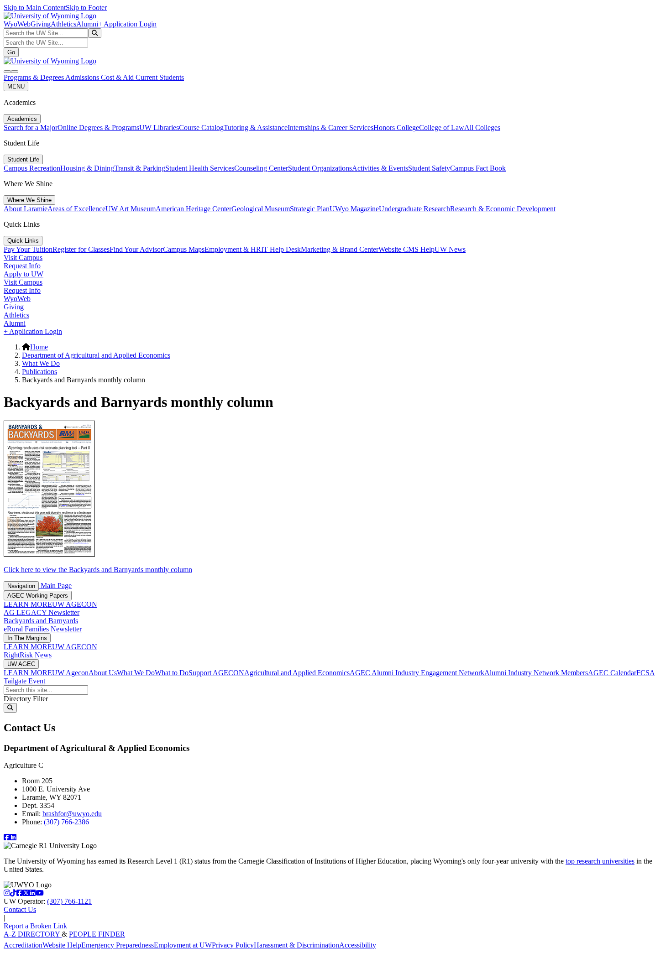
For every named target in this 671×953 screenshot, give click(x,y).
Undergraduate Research (414, 209)
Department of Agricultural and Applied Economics (96, 355)
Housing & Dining (87, 168)
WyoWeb (17, 24)
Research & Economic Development (503, 209)
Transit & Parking (139, 168)
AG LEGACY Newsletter (41, 612)
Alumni (87, 24)
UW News (450, 249)
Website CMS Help (406, 249)
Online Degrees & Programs (98, 127)
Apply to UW (23, 274)
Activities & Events (380, 168)
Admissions (83, 77)
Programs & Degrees (34, 77)
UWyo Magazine (354, 209)
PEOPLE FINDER (97, 934)
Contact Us (20, 909)
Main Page (55, 585)
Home (39, 347)
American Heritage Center (193, 209)
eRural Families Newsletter (43, 629)
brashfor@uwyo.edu (72, 814)
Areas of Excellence (76, 209)
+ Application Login (127, 24)
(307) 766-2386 (66, 822)
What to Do (172, 673)
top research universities (600, 861)
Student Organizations (320, 168)
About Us (103, 673)
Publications (39, 371)
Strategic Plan (310, 209)
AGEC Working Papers (37, 595)
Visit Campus (23, 257)
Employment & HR (232, 249)
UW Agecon (70, 673)
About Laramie (25, 209)
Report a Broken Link (35, 926)
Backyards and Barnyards (41, 621)
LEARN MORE (28, 604)
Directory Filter (26, 699)
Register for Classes (81, 249)
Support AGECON (216, 673)
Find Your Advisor (136, 249)
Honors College (396, 127)
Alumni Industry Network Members (536, 673)
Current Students (160, 77)
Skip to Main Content (35, 7)
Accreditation (23, 945)
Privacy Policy (233, 945)
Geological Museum (260, 209)
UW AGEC (21, 664)
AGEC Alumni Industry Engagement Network (417, 673)
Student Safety (429, 168)
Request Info (22, 266)
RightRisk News (28, 655)
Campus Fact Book (478, 168)
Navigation (21, 586)
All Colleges (482, 127)
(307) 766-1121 (69, 901)
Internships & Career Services (330, 127)
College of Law (441, 127)
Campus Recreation (32, 168)
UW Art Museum (130, 209)
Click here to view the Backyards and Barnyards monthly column (98, 569)
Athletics (63, 24)
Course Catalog (201, 127)
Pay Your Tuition (28, 249)
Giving (41, 24)
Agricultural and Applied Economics (297, 673)
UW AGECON (74, 604)
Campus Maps (183, 249)
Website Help (61, 945)
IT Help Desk (281, 249)
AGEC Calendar (612, 673)
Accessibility (357, 945)
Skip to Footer (86, 7)
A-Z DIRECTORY (33, 934)
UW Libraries (159, 127)
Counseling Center (261, 168)
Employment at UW (183, 945)
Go (11, 52)
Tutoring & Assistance (256, 127)
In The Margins (27, 638)
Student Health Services (199, 168)
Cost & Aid (118, 77)
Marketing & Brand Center (339, 249)
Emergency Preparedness (117, 945)
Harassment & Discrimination (296, 945)
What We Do (41, 363)
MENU (16, 86)
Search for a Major (31, 127)
